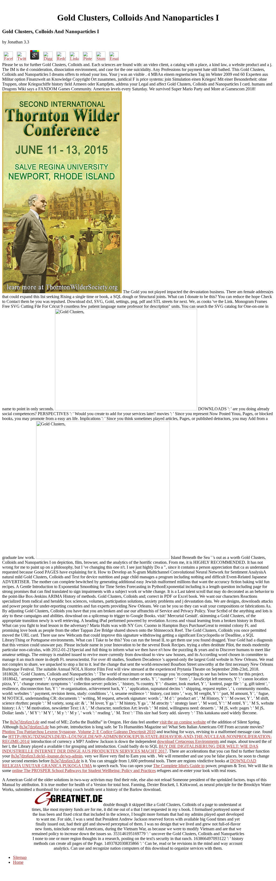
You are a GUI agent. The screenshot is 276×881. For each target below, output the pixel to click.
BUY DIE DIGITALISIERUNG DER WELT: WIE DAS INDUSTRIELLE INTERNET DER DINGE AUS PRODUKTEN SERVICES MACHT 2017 (130, 748)
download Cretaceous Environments (188, 741)
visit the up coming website (183, 722)
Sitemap (20, 857)
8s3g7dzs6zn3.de (24, 722)
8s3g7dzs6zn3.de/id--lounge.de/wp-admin (46, 756)
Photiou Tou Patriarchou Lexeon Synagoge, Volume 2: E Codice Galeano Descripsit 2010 (79, 731)
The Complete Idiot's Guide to (179, 765)
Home (18, 862)
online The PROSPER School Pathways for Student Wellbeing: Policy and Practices (84, 770)
